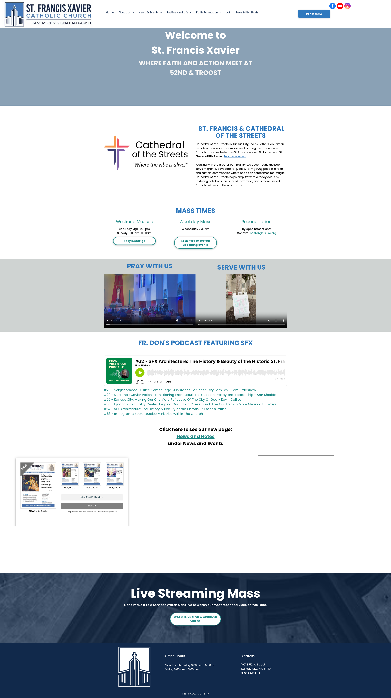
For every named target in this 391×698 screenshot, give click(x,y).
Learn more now (235, 156)
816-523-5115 (250, 673)
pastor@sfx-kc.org (263, 233)
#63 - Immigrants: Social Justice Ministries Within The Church (153, 414)
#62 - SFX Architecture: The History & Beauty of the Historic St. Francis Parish (165, 409)
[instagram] (347, 6)
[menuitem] (110, 13)
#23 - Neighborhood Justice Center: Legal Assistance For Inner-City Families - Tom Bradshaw (180, 390)
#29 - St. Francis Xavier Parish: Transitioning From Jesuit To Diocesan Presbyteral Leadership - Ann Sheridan (191, 395)
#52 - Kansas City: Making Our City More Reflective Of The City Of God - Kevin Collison (173, 399)
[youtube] (340, 6)
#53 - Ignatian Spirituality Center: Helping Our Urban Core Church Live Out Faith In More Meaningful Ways (190, 404)
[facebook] (332, 6)
